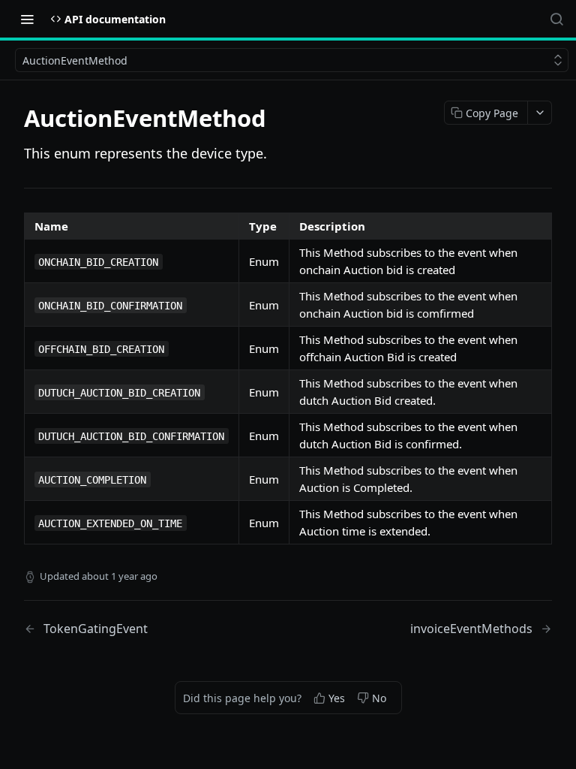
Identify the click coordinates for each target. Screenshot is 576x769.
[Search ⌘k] (556, 19)
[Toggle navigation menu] (27, 19)
